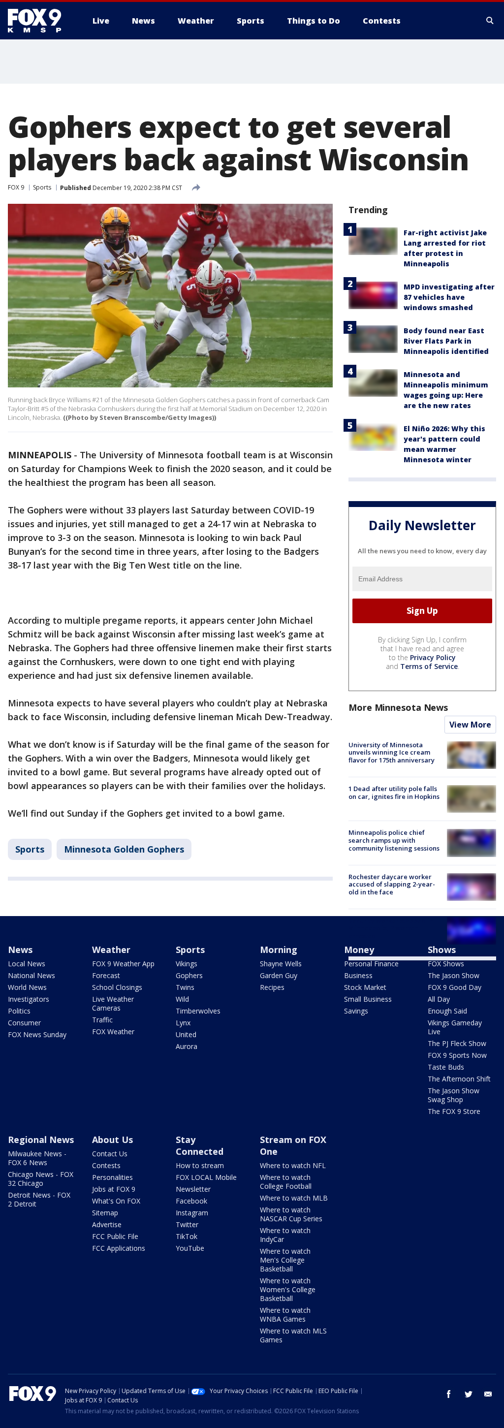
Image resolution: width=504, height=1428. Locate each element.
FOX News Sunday (37, 1034)
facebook (449, 1394)
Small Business (368, 999)
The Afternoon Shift (459, 1078)
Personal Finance (371, 963)
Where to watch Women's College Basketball (287, 1289)
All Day (439, 999)
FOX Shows (446, 963)
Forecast (106, 975)
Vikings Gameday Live (455, 1027)
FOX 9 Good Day (454, 987)
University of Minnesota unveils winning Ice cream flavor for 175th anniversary (391, 752)
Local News (26, 963)
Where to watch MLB (294, 1198)
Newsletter (193, 1189)
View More (470, 724)
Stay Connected (199, 1145)
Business (358, 975)
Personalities (112, 1177)
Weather (111, 949)
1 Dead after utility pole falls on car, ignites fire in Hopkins (394, 792)
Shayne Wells (281, 963)
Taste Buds (446, 1067)
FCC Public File (115, 1236)
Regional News (41, 1139)
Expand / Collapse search (490, 21)
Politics (19, 1010)
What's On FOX (116, 1201)
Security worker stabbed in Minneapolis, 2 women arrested (390, 928)
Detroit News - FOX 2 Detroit (39, 1199)
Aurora (186, 1046)
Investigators (28, 999)
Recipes (272, 987)
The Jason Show (453, 975)
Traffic (102, 1019)
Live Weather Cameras (113, 1003)
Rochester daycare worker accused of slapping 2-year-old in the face (391, 884)
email (488, 1394)
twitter (468, 1394)
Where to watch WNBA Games (285, 1314)
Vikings (186, 963)
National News (31, 975)
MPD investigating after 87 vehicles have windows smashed (449, 297)
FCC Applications (118, 1248)
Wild (182, 999)
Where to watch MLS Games (293, 1335)
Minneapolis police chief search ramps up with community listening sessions (394, 840)
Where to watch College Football (286, 1182)
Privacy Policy (433, 657)
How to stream (200, 1165)
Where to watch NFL (293, 1165)
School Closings (117, 987)
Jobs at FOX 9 (113, 1189)
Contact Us (109, 1153)
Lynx (183, 1022)
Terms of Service (429, 666)
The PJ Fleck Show (457, 1043)
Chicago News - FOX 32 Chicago (40, 1179)
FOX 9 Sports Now (457, 1055)
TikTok (186, 1236)
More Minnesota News (398, 707)
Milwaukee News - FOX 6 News (37, 1158)
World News (27, 987)
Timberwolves (198, 1010)
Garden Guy (278, 975)
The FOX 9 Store (454, 1111)
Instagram (192, 1212)
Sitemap (105, 1212)
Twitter (187, 1224)
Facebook (191, 1201)
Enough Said (447, 1010)
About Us (112, 1139)
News (20, 949)
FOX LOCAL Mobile (206, 1177)
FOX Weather (113, 1031)
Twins (185, 987)
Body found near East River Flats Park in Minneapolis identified (446, 341)
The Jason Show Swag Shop (453, 1095)
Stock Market (365, 987)
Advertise (107, 1224)
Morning (278, 949)
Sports (42, 187)
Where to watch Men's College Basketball (285, 1259)
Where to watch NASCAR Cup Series (291, 1214)
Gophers (189, 975)
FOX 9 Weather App (123, 963)
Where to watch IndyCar (285, 1235)
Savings (356, 1010)
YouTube (190, 1248)
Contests (106, 1165)
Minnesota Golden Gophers (124, 849)
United (186, 1034)
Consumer (24, 1022)
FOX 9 (16, 187)
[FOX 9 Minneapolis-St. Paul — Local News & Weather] (40, 20)
